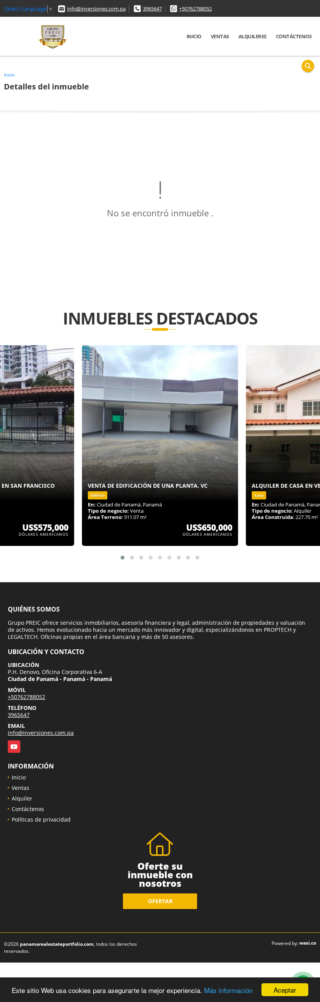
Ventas (220, 36)
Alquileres (252, 36)
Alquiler (22, 798)
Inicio (194, 36)
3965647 (152, 8)
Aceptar (285, 990)
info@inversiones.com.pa (96, 8)
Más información (228, 990)
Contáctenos (294, 36)
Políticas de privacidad (41, 819)
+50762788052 (195, 8)
